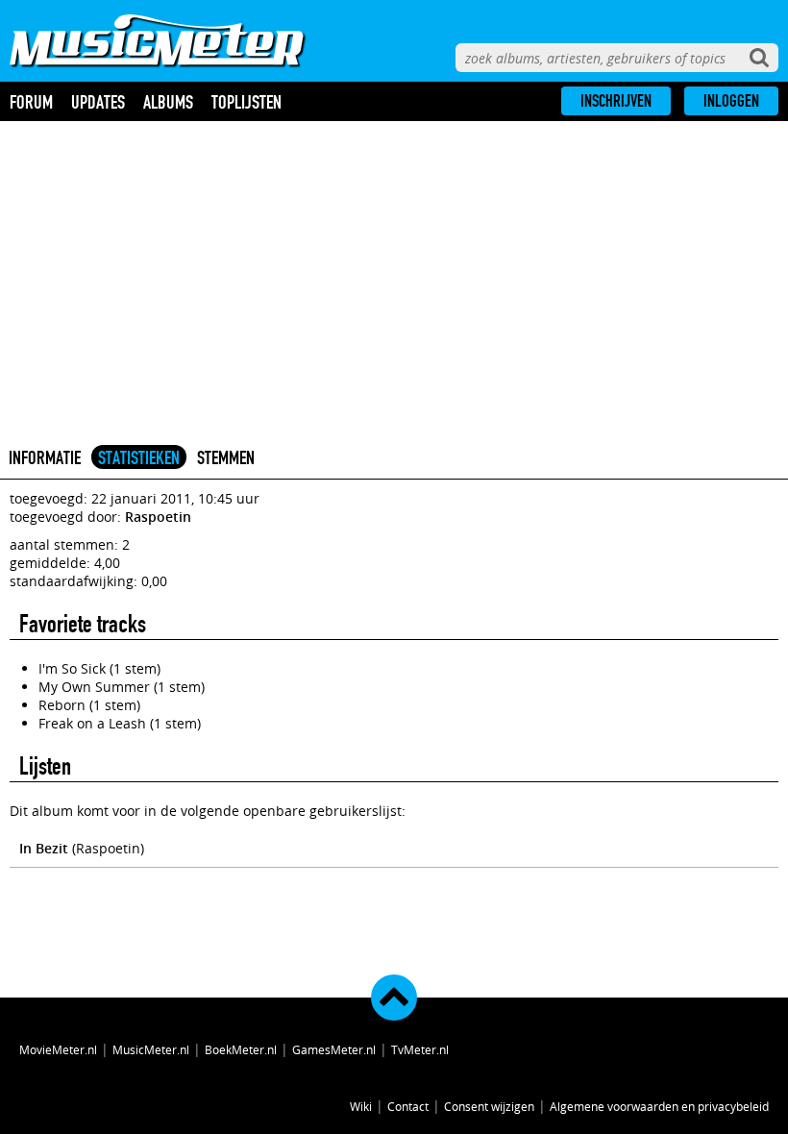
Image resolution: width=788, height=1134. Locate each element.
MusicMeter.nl (150, 1049)
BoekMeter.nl (241, 1049)
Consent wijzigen (489, 1106)
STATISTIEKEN (139, 457)
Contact (408, 1106)
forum (31, 101)
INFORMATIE (45, 457)
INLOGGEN (731, 100)
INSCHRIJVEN (616, 100)
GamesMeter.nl (334, 1049)
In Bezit (43, 848)
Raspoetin (158, 516)
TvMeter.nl (420, 1049)
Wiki (361, 1106)
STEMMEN (226, 457)
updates (98, 101)
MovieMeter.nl (58, 1049)
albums (168, 101)
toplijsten (246, 101)
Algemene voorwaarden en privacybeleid (659, 1106)
